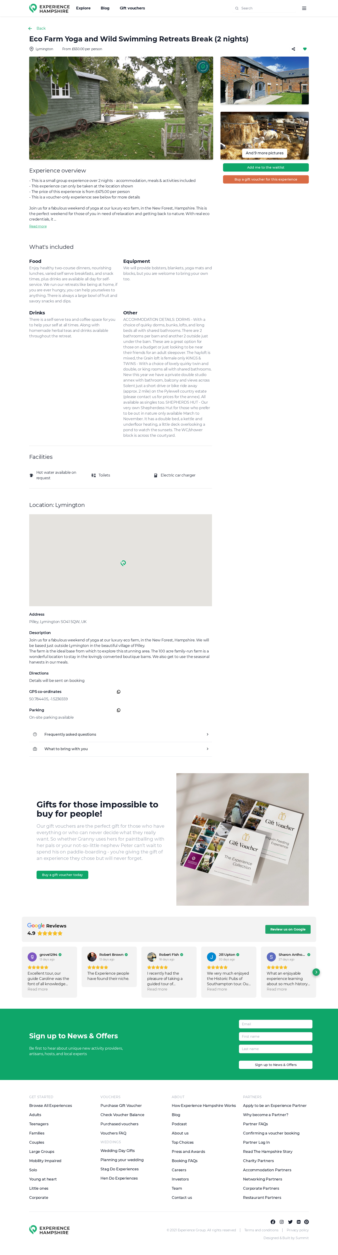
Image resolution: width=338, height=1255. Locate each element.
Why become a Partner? (265, 1115)
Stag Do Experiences (119, 1169)
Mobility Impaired (45, 1161)
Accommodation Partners (267, 1170)
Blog (105, 8)
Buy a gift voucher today (62, 875)
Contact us (182, 1197)
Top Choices (183, 1142)
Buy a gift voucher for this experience (266, 179)
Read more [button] (38, 989)
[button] (123, 563)
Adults (35, 1115)
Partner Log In (256, 1142)
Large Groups (41, 1151)
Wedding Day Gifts (117, 1151)
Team (177, 1188)
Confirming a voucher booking (271, 1133)
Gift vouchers (132, 8)
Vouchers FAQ (113, 1133)
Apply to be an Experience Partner (275, 1105)
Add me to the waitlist (265, 167)
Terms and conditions (261, 1230)
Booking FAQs (185, 1161)
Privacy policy (298, 1230)
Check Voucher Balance (122, 1115)
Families (36, 1133)
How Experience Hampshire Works (204, 1105)
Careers (179, 1170)
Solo (33, 1170)
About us (180, 1133)
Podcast (179, 1124)
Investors (180, 1179)
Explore (84, 8)
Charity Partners (258, 1161)
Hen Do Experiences (119, 1178)
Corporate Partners (261, 1188)
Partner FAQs (255, 1124)
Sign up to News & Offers (276, 1065)
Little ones (38, 1188)
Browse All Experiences (50, 1105)
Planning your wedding (122, 1160)
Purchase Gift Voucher (121, 1105)
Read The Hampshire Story (267, 1151)
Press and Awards (188, 1151)
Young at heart (43, 1179)
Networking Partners (262, 1179)
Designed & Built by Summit (286, 1238)
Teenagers (39, 1124)
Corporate (38, 1197)
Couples (36, 1142)
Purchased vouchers (119, 1124)
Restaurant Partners (262, 1197)
